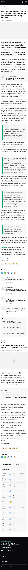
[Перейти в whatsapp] (5, 273)
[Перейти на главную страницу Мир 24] (3, 2)
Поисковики (4, 247)
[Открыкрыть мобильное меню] (26, 2)
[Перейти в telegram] (2, 273)
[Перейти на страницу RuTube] (14, 544)
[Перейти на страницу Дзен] (12, 544)
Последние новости (8, 319)
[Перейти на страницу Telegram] (16, 544)
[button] (2, 273)
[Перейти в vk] (11, 273)
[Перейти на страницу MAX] (4, 544)
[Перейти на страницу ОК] (7, 544)
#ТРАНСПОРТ (3, 342)
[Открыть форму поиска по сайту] (22, 2)
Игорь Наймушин (7, 258)
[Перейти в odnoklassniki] (15, 273)
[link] (10, 76)
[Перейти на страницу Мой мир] (9, 544)
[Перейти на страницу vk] (2, 544)
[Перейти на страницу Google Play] (4, 551)
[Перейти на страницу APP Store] (11, 551)
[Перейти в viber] (8, 273)
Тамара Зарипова (7, 443)
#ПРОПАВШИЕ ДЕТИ (4, 8)
